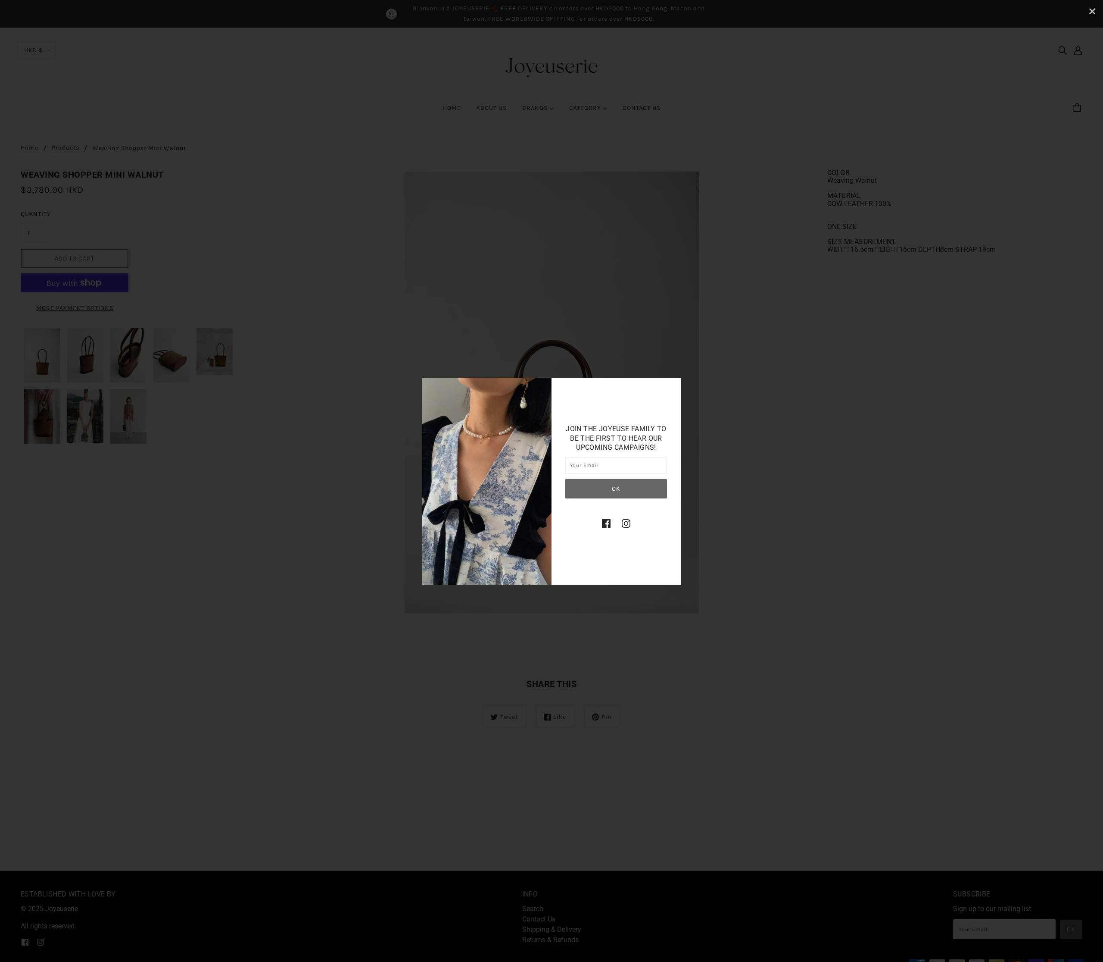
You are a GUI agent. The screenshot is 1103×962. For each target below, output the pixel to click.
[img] (606, 523)
